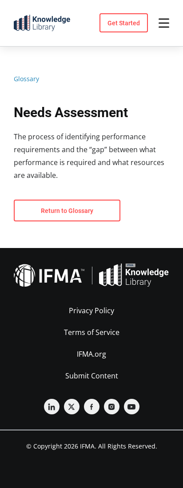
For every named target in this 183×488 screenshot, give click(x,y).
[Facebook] (91, 406)
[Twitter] (72, 406)
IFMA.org (91, 354)
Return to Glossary (67, 210)
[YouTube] (131, 406)
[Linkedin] (52, 406)
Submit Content (91, 376)
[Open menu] (164, 23)
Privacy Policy (91, 310)
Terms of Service (91, 332)
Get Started (123, 23)
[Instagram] (111, 406)
